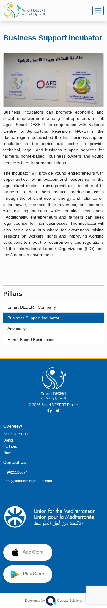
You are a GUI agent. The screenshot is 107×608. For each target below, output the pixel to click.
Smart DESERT (15, 434)
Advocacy (16, 328)
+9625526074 (16, 472)
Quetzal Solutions (53, 600)
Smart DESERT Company (31, 307)
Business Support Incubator (33, 317)
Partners (10, 446)
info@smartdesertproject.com (28, 481)
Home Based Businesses (30, 339)
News (7, 453)
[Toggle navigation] (98, 10)
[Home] (29, 10)
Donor (8, 440)
